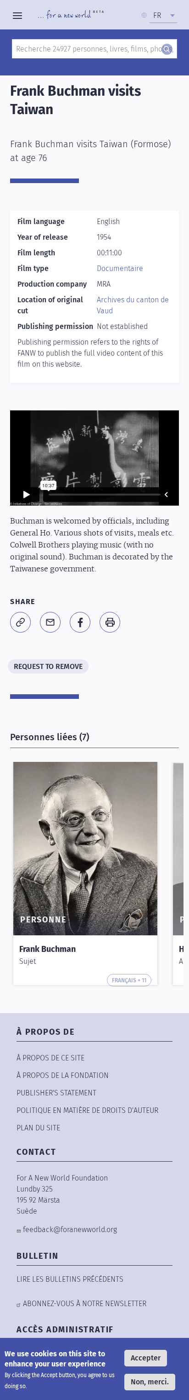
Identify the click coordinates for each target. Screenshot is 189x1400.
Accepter (146, 1358)
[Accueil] (71, 15)
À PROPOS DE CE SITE (50, 1058)
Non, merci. (150, 1381)
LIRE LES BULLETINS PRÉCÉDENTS (70, 1279)
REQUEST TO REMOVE (48, 666)
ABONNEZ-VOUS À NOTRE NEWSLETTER (84, 1303)
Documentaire (120, 268)
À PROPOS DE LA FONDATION (63, 1075)
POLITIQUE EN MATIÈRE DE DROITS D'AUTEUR (87, 1110)
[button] (20, 622)
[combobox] (163, 15)
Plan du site (38, 1127)
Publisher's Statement (56, 1093)
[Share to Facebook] (80, 622)
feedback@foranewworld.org (70, 1229)
